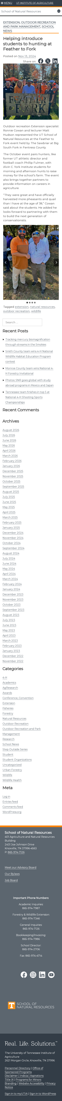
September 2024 (13, 548)
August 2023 (11, 614)
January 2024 (11, 589)
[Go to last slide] (5, 262)
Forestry (8, 713)
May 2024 (9, 568)
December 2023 (13, 594)
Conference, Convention (18, 698)
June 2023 (9, 625)
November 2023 (13, 599)
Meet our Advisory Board (20, 867)
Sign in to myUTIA (16, 1093)
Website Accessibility (31, 1083)
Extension (9, 703)
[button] (6, 3)
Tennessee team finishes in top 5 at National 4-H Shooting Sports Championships (27, 397)
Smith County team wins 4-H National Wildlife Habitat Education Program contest (29, 356)
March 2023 (10, 640)
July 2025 (9, 496)
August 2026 (11, 430)
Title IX (9, 1079)
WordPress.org (12, 811)
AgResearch (10, 687)
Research (8, 739)
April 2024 (9, 573)
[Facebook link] (40, 61)
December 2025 (13, 471)
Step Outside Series (15, 749)
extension (22, 306)
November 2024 (13, 537)
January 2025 (11, 527)
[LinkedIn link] (55, 61)
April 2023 (9, 635)
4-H (5, 677)
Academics (9, 682)
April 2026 (9, 450)
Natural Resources (14, 718)
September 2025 (13, 486)
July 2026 (9, 435)
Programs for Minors (28, 1079)
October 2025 (11, 481)
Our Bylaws (12, 873)
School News (11, 744)
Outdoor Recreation (15, 723)
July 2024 (9, 558)
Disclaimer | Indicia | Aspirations (24, 1075)
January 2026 (11, 466)
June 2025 (9, 501)
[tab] (27, 302)
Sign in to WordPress (43, 1093)
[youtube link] (51, 975)
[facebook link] (24, 975)
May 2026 (9, 445)
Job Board (11, 880)
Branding (11, 1083)
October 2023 (12, 604)
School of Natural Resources (21, 11)
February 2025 (12, 522)
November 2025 (13, 476)
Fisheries (8, 708)
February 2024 (12, 584)
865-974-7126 (16, 852)
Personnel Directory (18, 1068)
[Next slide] (56, 262)
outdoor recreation (16, 311)
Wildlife (7, 775)
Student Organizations (17, 759)
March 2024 (10, 579)
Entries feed (10, 801)
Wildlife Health (12, 780)
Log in (6, 796)
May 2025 (9, 507)
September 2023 (13, 609)
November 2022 (13, 661)
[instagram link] (33, 975)
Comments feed (13, 806)
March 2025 (10, 517)
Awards (7, 692)
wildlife (36, 311)
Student (8, 754)
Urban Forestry (12, 769)
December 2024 (13, 532)
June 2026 (9, 440)
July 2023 (9, 620)
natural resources (42, 306)
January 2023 (11, 650)
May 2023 (9, 630)
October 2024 (12, 543)
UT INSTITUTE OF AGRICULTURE (34, 3)
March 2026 (10, 455)
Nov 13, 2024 (27, 56)
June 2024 (9, 563)
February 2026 (12, 460)
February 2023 (12, 645)
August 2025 (11, 491)
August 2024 (11, 553)
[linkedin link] (42, 975)
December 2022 (13, 656)
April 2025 (9, 512)
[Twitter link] (47, 61)
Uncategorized (12, 764)
